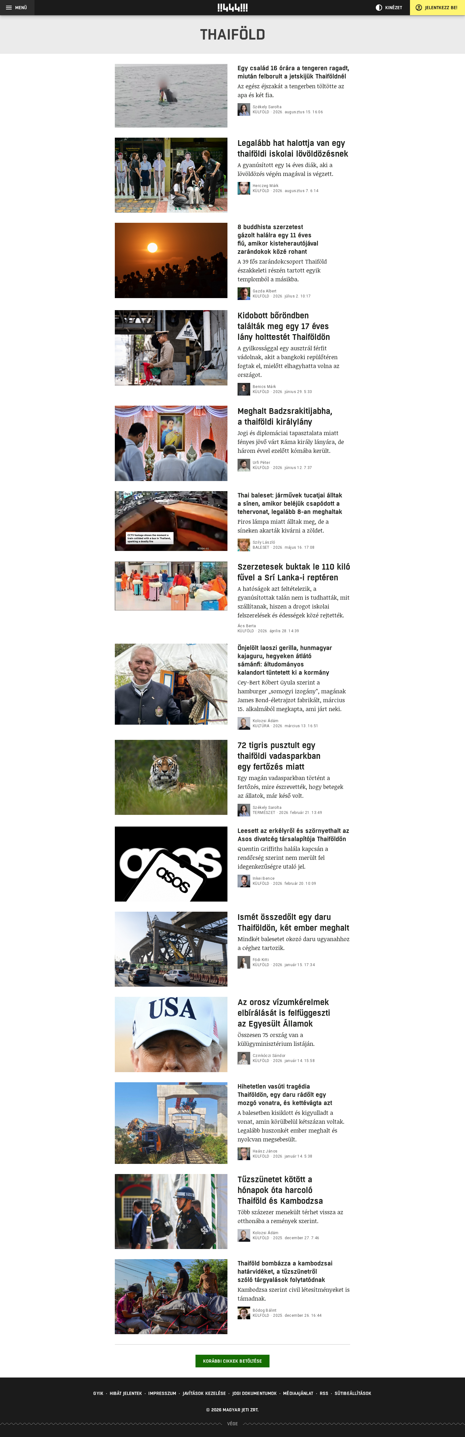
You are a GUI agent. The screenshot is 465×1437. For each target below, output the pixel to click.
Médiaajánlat (298, 1393)
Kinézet (393, 7)
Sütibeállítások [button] (353, 1393)
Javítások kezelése (204, 1393)
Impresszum (162, 1393)
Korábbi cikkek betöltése (232, 1361)
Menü (21, 7)
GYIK (98, 1393)
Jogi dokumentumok (254, 1393)
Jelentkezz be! (441, 7)
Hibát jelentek (126, 1393)
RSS (324, 1393)
